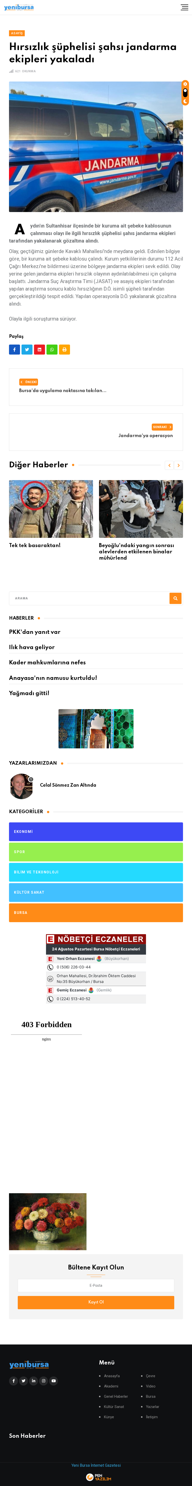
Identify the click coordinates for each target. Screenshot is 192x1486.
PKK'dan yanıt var (34, 632)
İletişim (152, 1417)
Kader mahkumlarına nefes (47, 663)
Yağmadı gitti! (29, 693)
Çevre (150, 1376)
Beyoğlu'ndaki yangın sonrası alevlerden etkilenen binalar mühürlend (46, 552)
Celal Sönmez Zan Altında (68, 785)
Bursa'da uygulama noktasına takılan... (62, 391)
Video (151, 1386)
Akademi (111, 1386)
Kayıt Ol (96, 1302)
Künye (109, 1417)
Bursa (151, 1396)
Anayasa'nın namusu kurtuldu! (53, 678)
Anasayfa (112, 1376)
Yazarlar (152, 1407)
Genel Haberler (116, 1396)
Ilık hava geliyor (31, 647)
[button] (169, 465)
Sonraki (160, 427)
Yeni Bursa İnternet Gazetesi (96, 1465)
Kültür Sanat (114, 1407)
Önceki (30, 382)
